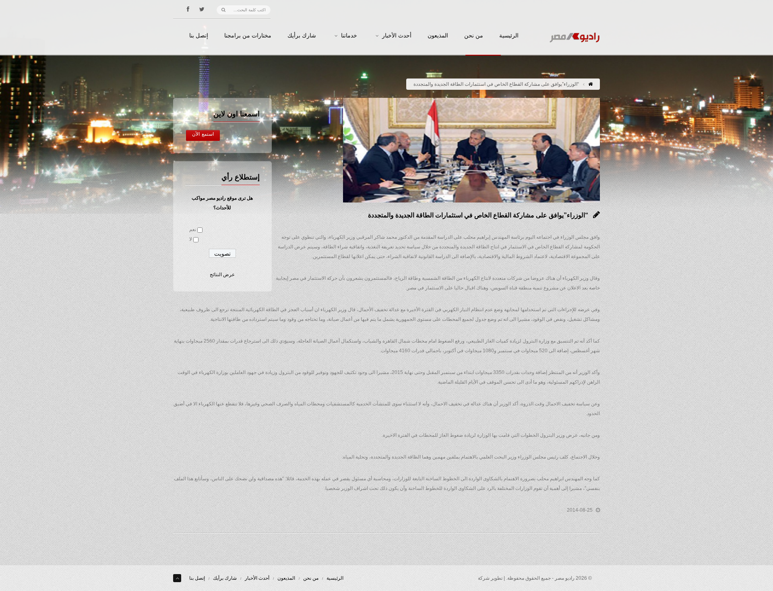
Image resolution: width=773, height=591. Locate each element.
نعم (192, 229)
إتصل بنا (198, 36)
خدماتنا (349, 36)
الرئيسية (509, 36)
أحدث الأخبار (396, 36)
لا (190, 239)
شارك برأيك (301, 36)
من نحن (473, 36)
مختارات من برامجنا (247, 36)
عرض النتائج (222, 274)
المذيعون (438, 36)
